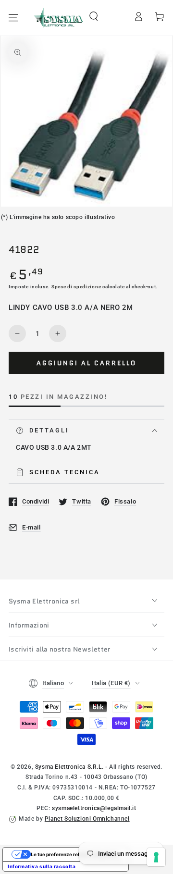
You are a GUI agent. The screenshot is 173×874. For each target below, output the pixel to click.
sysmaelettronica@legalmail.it (94, 808)
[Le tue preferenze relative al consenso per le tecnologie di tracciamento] (156, 857)
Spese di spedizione (76, 286)
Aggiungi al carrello (86, 363)
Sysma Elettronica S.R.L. (69, 766)
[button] (93, 16)
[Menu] (13, 18)
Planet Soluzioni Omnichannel (87, 818)
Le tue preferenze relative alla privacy (75, 854)
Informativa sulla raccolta (42, 866)
